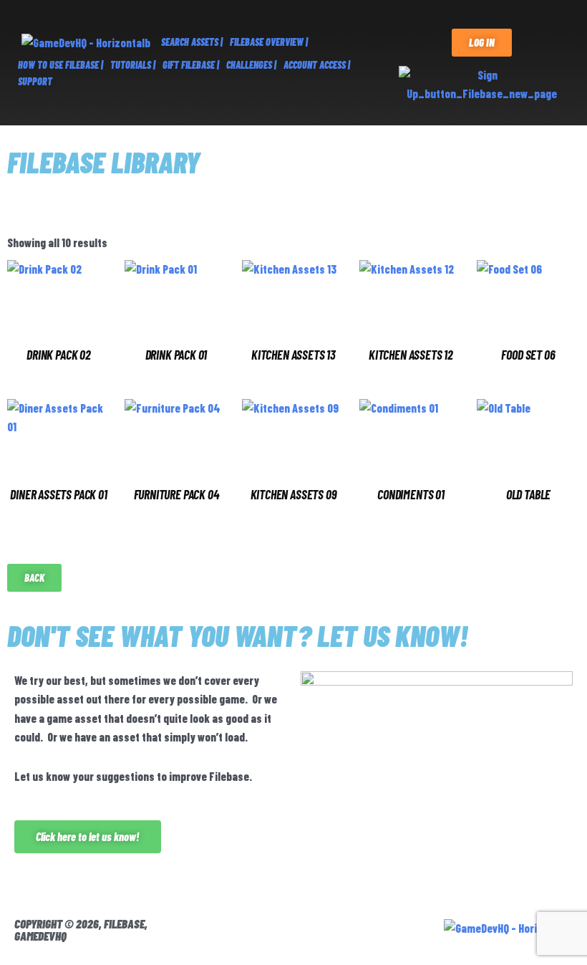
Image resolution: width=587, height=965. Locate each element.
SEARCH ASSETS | (192, 42)
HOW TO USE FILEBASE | (60, 65)
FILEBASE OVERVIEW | (269, 42)
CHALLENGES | (251, 65)
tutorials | (132, 65)
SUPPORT (35, 81)
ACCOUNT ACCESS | (316, 65)
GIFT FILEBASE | (190, 65)
